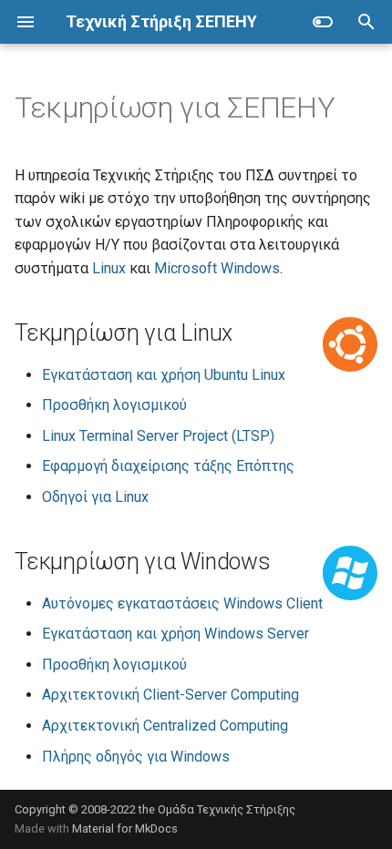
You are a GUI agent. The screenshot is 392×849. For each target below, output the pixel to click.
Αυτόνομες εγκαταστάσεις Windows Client (182, 603)
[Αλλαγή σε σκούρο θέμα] (322, 22)
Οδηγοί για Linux (95, 497)
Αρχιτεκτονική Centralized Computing (165, 725)
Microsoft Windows (217, 268)
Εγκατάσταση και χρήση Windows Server (175, 633)
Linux (109, 268)
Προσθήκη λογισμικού (114, 405)
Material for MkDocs (125, 828)
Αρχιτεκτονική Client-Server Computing (170, 694)
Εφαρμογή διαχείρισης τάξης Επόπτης (168, 466)
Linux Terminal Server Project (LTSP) (158, 436)
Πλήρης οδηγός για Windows (136, 756)
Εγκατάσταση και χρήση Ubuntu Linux (163, 375)
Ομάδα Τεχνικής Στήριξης (226, 809)
